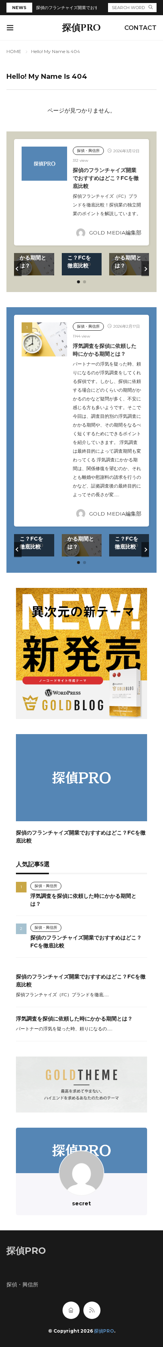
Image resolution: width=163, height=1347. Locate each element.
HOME (13, 51)
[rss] (91, 1310)
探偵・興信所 (88, 150)
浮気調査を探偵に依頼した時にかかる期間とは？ (74, 1018)
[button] (18, 268)
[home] (71, 1310)
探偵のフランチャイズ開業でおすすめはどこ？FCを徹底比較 (93, 7)
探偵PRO (81, 28)
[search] (151, 7)
